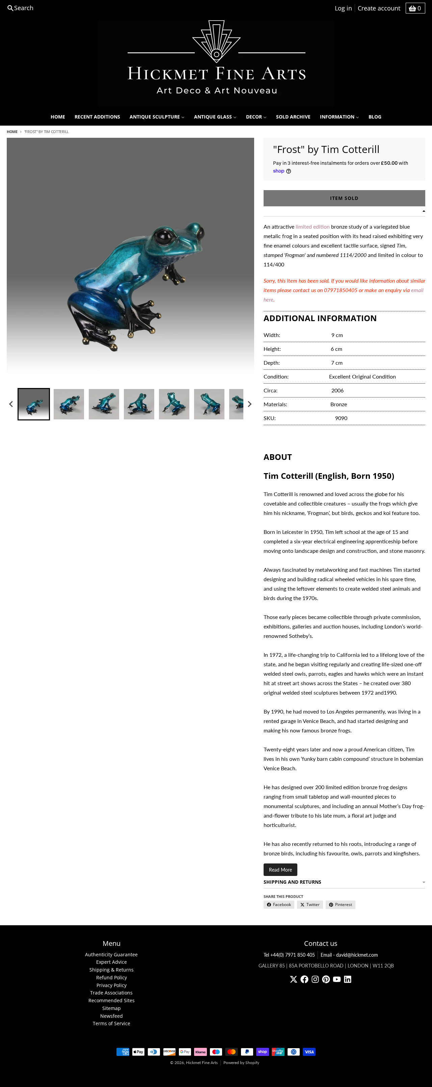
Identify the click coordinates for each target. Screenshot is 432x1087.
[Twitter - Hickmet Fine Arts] (294, 979)
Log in (343, 8)
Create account (379, 8)
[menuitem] (58, 117)
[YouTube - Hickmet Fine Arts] (337, 979)
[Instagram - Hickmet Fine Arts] (315, 979)
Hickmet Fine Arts (202, 1062)
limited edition (313, 226)
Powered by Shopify (241, 1062)
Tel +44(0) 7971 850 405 (289, 955)
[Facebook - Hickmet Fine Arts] (304, 979)
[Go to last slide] (11, 404)
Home (12, 131)
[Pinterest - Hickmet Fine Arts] (326, 979)
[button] (34, 404)
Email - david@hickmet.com (349, 955)
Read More (280, 870)
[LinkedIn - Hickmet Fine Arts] (348, 979)
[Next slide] (249, 404)
